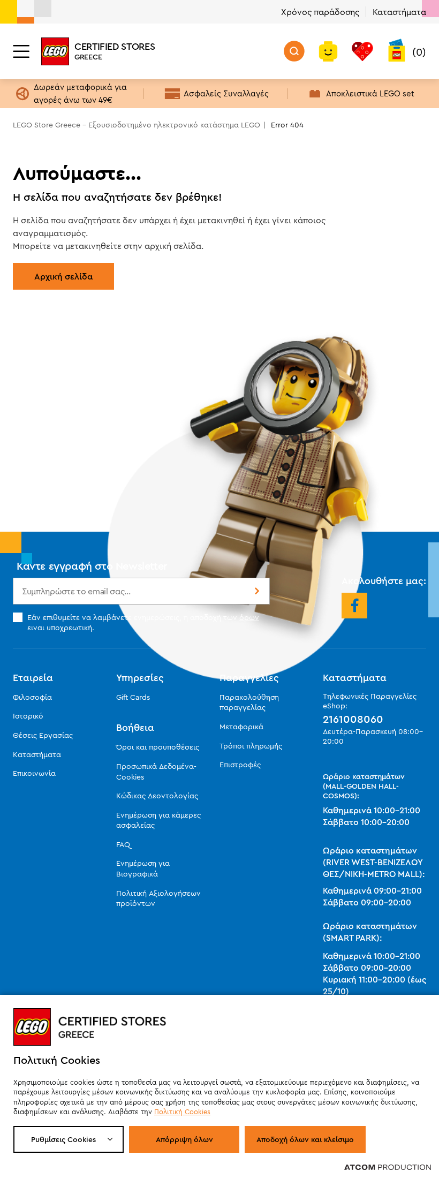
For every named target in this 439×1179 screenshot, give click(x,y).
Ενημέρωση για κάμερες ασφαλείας (158, 820)
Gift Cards (133, 697)
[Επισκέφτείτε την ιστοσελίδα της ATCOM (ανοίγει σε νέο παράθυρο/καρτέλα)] (387, 1166)
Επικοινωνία (34, 773)
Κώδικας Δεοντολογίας (157, 795)
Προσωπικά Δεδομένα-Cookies (156, 771)
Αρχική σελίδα (63, 276)
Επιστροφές (240, 764)
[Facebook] (354, 605)
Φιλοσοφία (32, 697)
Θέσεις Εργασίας (43, 735)
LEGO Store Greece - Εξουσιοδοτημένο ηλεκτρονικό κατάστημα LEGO (136, 125)
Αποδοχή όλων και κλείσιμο (305, 1139)
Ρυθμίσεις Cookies (63, 1139)
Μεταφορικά (241, 726)
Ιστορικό (28, 716)
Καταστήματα (399, 11)
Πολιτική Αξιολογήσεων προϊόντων (158, 898)
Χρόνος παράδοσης (320, 11)
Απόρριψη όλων (184, 1139)
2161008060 (353, 719)
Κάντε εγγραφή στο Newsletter (92, 565)
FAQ (123, 844)
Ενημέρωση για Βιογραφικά (143, 868)
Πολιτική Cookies (182, 1111)
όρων (249, 617)
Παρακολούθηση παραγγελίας (249, 702)
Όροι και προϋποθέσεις (157, 747)
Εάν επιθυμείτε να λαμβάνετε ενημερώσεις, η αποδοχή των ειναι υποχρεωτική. (143, 622)
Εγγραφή (256, 591)
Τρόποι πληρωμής (251, 746)
